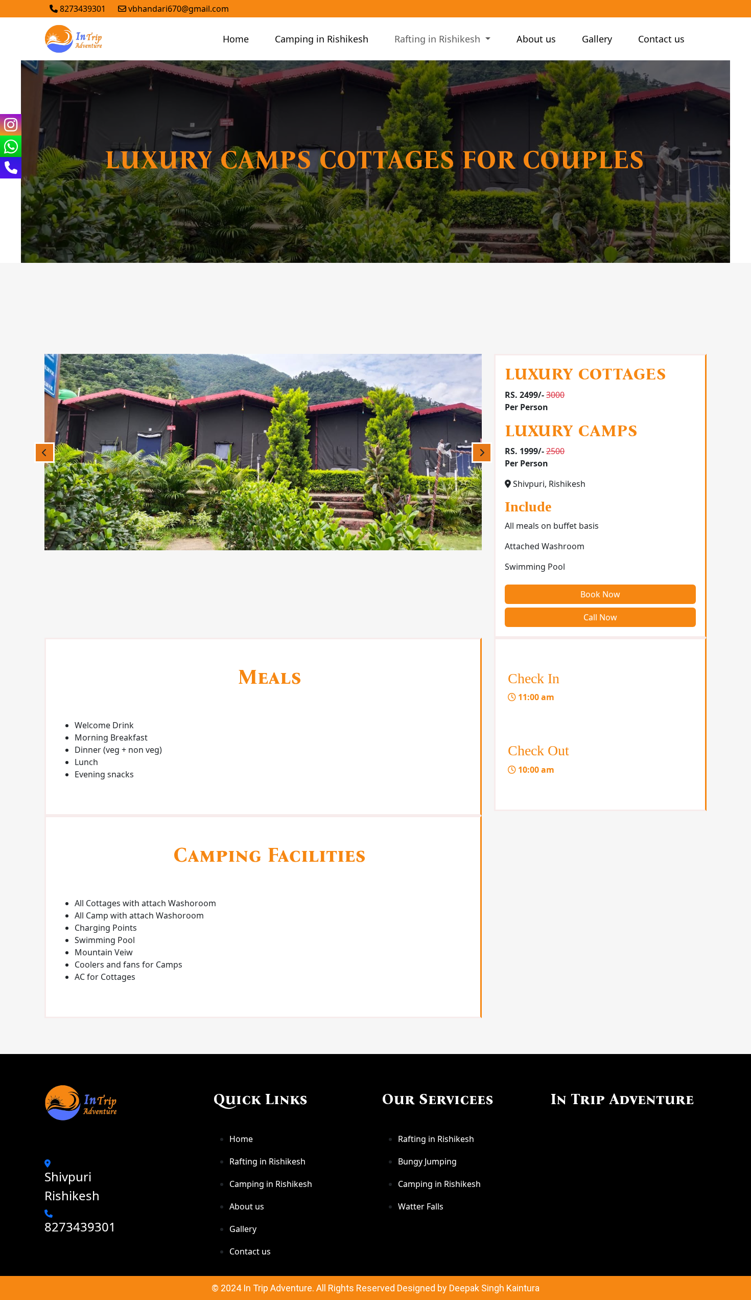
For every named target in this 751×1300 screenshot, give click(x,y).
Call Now (600, 617)
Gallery (597, 39)
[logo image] (82, 1103)
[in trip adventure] (74, 38)
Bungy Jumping (427, 1161)
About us (536, 39)
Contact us (661, 39)
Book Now (600, 594)
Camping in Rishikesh (321, 39)
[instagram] (10, 125)
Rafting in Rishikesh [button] (438, 39)
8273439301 (82, 8)
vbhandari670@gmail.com (177, 8)
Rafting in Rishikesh (267, 1161)
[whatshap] (10, 146)
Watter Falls (420, 1206)
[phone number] (10, 167)
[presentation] (44, 452)
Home (236, 39)
